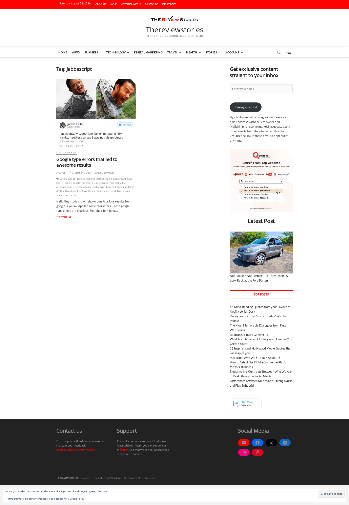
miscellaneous (66, 152)
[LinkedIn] (285, 442)
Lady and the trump (116, 186)
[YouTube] (243, 442)
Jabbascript (99, 186)
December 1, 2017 (81, 172)
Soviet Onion (89, 190)
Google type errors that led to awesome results (86, 162)
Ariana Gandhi (68, 178)
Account (232, 52)
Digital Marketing (148, 52)
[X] (271, 442)
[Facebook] (257, 442)
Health (191, 52)
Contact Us (151, 3)
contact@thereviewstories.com (75, 449)
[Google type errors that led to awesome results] (96, 113)
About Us (100, 3)
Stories (211, 52)
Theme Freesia (101, 477)
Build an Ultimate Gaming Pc (249, 334)
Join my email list (245, 107)
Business (91, 52)
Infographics (169, 3)
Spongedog (103, 190)
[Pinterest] (257, 452)
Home (62, 52)
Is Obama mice (83, 186)
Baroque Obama (86, 178)
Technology (116, 52)
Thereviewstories (174, 29)
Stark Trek (116, 190)
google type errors (83, 182)
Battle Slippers (104, 178)
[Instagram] (243, 452)
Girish (62, 172)
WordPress (116, 477)
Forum (113, 3)
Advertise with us (131, 3)
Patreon (125, 449)
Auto (76, 52)
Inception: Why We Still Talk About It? (255, 357)
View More (66, 216)
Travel (172, 52)
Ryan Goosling (73, 190)
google (68, 182)
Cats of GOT (119, 178)
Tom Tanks (70, 194)
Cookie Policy (77, 498)
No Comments (106, 172)
